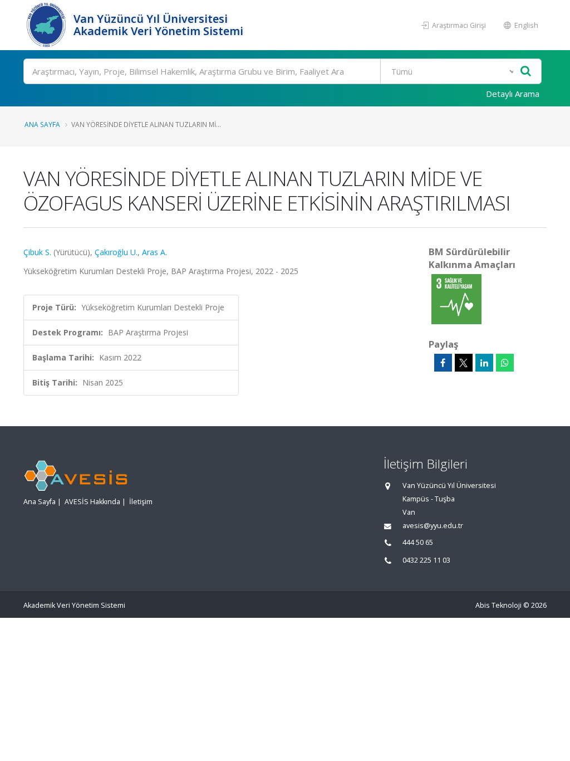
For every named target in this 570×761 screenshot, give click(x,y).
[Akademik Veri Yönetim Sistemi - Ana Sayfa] (47, 25)
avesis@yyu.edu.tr (432, 525)
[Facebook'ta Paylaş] (443, 363)
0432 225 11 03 (426, 560)
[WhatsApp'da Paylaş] (505, 363)
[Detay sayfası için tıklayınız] (456, 298)
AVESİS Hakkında (92, 501)
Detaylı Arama (512, 93)
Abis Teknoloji (498, 605)
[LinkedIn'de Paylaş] (484, 363)
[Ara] (525, 71)
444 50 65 (417, 542)
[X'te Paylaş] (464, 363)
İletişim (141, 501)
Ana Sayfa (42, 124)
